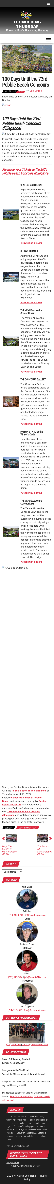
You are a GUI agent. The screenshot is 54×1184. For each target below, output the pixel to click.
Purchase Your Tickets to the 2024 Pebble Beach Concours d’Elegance (25, 171)
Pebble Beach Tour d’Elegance (29, 790)
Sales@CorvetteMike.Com (21, 1096)
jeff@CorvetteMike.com (35, 977)
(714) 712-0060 (15, 1010)
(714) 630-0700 (16, 915)
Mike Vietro (36, 91)
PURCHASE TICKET (31, 243)
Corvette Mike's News (27, 828)
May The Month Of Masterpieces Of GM (9, 850)
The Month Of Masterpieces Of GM (44, 850)
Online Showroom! (21, 1146)
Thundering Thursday (27, 24)
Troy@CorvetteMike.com (35, 1010)
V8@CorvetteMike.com (35, 915)
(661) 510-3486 (15, 977)
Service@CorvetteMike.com (35, 1044)
